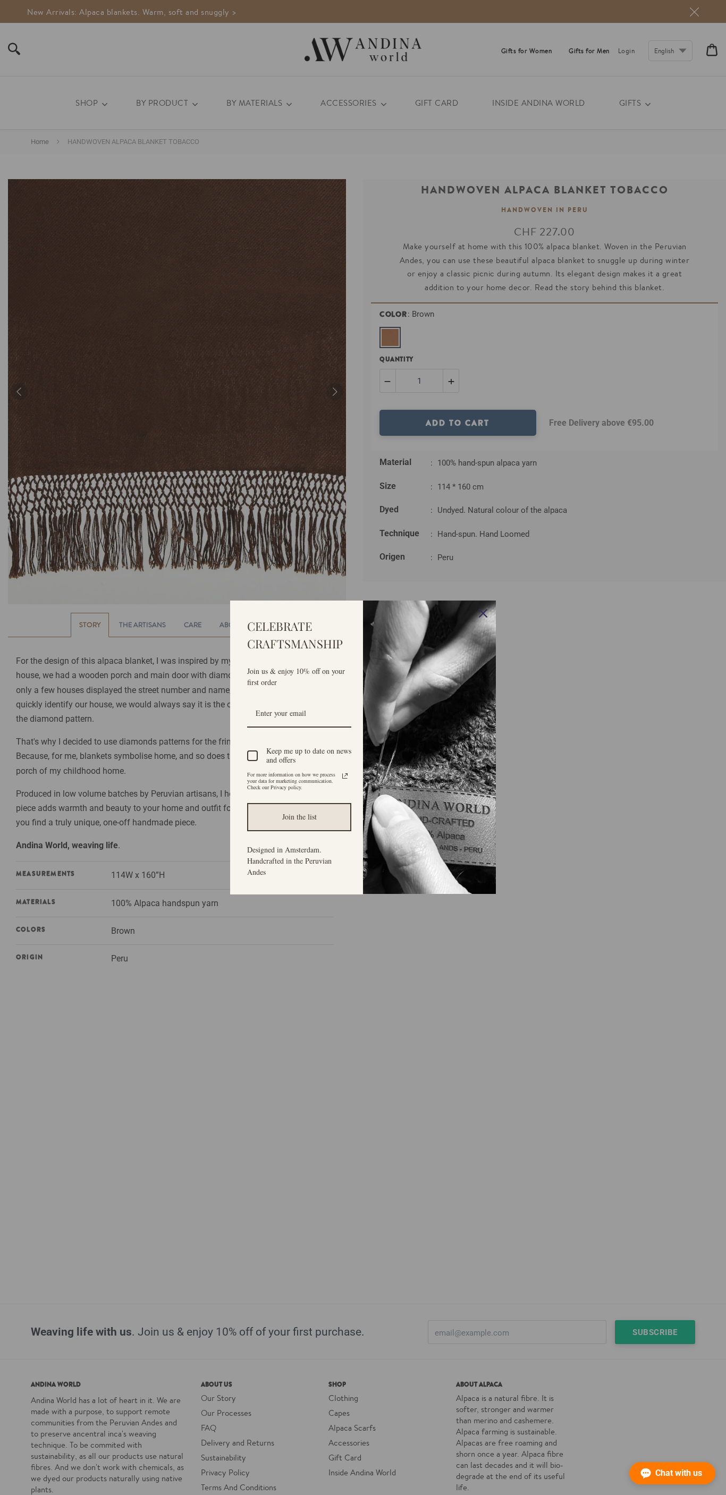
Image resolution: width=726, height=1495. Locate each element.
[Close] (483, 613)
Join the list (299, 817)
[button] (672, 1473)
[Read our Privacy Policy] (345, 776)
